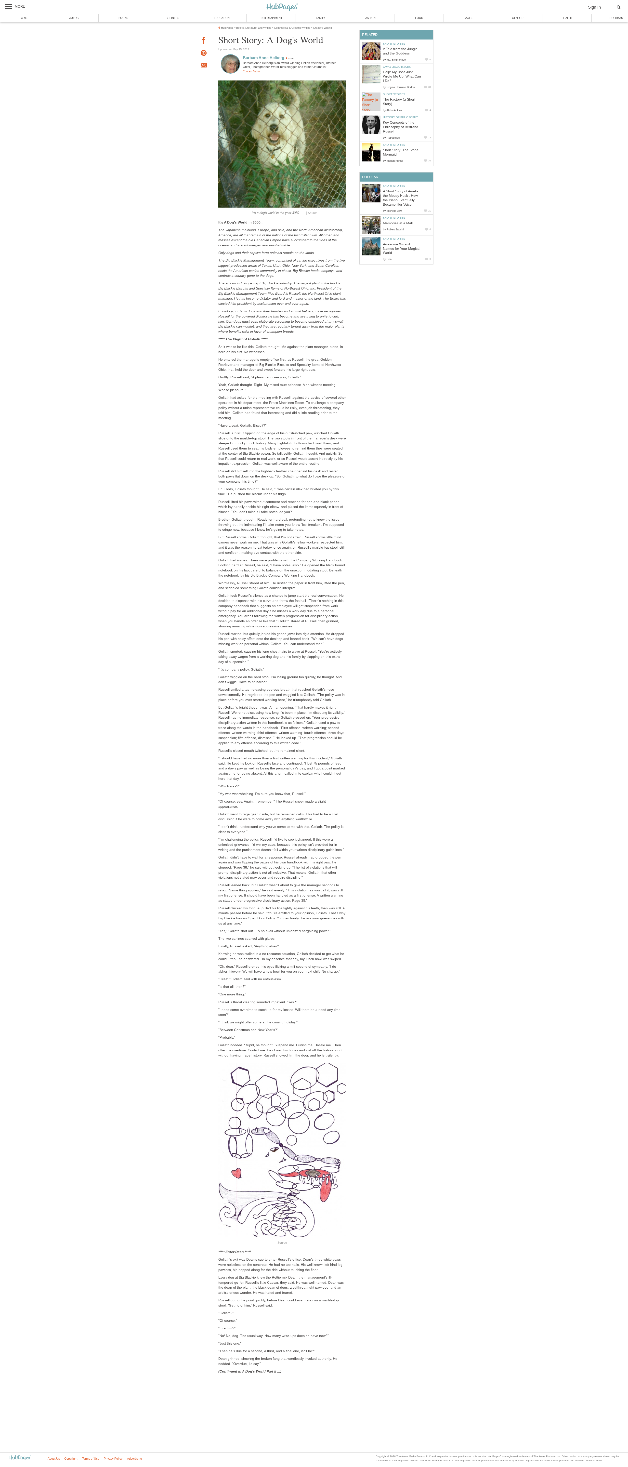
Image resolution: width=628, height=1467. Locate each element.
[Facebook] (204, 41)
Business (172, 17)
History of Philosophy (400, 117)
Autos (73, 17)
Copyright (70, 1458)
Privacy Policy (113, 1458)
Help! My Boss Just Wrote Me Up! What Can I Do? (402, 76)
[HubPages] (282, 7)
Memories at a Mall (398, 223)
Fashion (370, 17)
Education (222, 17)
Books (123, 17)
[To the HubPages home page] (20, 1458)
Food (419, 17)
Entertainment (271, 17)
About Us (54, 1458)
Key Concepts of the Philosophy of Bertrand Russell (400, 127)
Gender (517, 17)
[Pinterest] (204, 54)
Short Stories (394, 43)
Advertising (134, 1458)
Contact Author (252, 71)
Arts (24, 17)
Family (320, 17)
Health (567, 17)
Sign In (594, 7)
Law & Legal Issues (397, 66)
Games (468, 17)
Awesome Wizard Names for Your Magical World (401, 248)
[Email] (204, 66)
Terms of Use (90, 1458)
